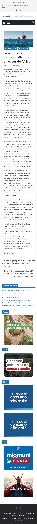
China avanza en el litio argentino (13, 294)
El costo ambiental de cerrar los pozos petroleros (18, 305)
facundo (16, 65)
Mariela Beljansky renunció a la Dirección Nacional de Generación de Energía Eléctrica (19, 263)
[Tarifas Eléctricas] (4, 22)
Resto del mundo (24, 48)
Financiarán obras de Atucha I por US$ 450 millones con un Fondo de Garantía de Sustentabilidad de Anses (18, 274)
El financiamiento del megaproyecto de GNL (16, 291)
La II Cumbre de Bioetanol (10, 297)
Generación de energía (10, 48)
